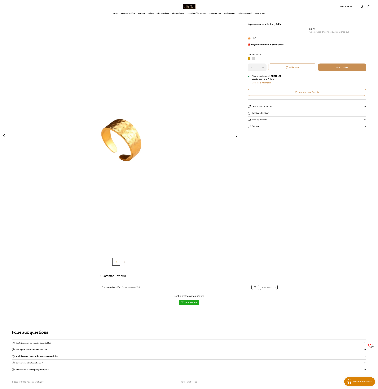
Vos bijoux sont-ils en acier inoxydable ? (33, 343)
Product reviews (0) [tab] (111, 287)
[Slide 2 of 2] (124, 261)
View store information (261, 83)
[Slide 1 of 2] (116, 261)
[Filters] (255, 287)
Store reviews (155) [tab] (131, 287)
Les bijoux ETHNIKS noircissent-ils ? (32, 349)
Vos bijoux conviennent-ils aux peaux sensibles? (37, 356)
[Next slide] (237, 136)
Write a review (189, 302)
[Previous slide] (3, 136)
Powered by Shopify (35, 382)
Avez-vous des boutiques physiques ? (32, 369)
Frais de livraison (260, 119)
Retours (255, 126)
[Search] (356, 6)
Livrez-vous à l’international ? (29, 363)
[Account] (362, 6)
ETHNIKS (22, 382)
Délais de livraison (260, 113)
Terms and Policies (189, 382)
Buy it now (342, 67)
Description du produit (262, 106)
